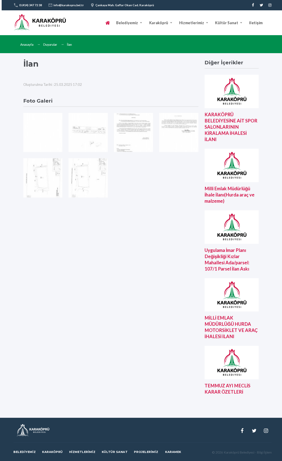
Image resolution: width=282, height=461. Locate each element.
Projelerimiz (146, 452)
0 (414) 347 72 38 (30, 5)
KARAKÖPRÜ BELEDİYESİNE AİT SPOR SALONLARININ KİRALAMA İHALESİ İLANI (231, 127)
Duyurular (50, 44)
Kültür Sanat (226, 22)
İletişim (256, 22)
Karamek (173, 452)
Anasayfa (26, 44)
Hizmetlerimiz (191, 22)
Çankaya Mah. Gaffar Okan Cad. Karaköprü (124, 5)
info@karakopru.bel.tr (68, 5)
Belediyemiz (127, 22)
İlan (69, 44)
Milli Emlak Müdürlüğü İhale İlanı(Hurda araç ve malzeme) (230, 195)
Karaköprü (158, 22)
